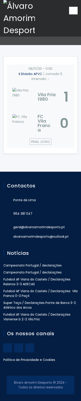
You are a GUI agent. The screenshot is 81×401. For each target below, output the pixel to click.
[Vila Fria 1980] (40, 97)
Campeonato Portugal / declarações (32, 265)
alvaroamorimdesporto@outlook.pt (41, 236)
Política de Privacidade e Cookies (29, 360)
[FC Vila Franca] (40, 123)
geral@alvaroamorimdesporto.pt (39, 227)
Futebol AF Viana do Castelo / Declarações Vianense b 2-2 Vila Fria (36, 316)
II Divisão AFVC (31, 73)
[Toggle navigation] (73, 10)
